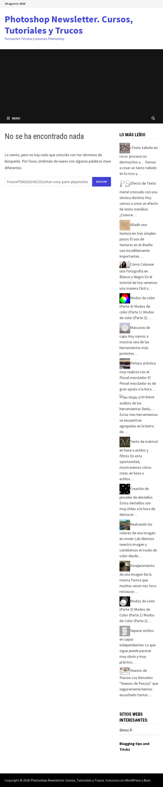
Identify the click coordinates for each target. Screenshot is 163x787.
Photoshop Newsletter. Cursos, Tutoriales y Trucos (69, 24)
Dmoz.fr (125, 730)
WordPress (133, 780)
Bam (147, 780)
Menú (16, 118)
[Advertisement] (81, 81)
